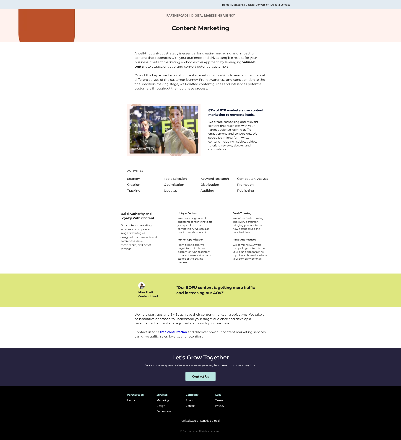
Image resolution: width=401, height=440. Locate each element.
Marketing (237, 4)
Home (225, 4)
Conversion (262, 4)
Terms (219, 400)
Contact (285, 4)
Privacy (219, 406)
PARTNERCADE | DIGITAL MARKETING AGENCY (200, 15)
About (275, 4)
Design (250, 4)
